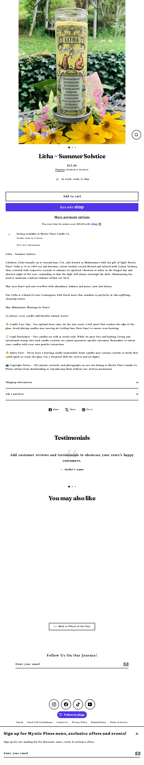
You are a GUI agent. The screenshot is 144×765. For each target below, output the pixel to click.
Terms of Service (119, 722)
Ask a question (15, 394)
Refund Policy (98, 722)
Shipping (59, 170)
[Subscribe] (137, 753)
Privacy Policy (80, 722)
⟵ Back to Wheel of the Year (72, 626)
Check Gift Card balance (40, 722)
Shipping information (19, 382)
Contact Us (62, 722)
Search (19, 722)
